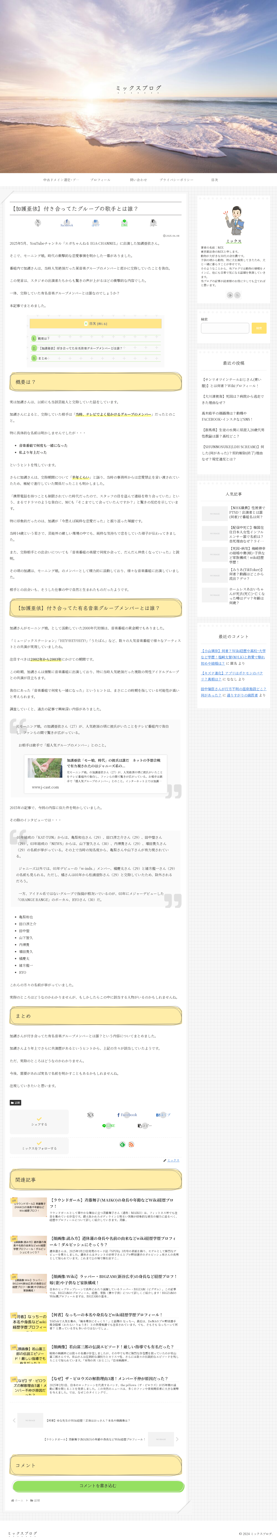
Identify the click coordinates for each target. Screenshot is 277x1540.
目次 (92, 323)
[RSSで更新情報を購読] (131, 1144)
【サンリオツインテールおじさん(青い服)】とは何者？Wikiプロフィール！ (231, 382)
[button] (153, 223)
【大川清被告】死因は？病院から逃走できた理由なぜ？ (233, 399)
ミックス (234, 241)
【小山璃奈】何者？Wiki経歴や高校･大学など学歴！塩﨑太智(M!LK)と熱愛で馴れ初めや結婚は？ (233, 657)
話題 (17, 1102)
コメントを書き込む (97, 1485)
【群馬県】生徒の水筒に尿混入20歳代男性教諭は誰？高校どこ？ (233, 433)
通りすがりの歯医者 (242, 695)
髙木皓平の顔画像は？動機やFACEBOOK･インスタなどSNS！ (227, 416)
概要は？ (44, 338)
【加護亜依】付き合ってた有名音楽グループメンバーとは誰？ (81, 348)
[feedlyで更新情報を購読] (122, 1144)
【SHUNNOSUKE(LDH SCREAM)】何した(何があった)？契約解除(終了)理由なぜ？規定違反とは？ (233, 453)
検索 (204, 319)
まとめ (42, 358)
